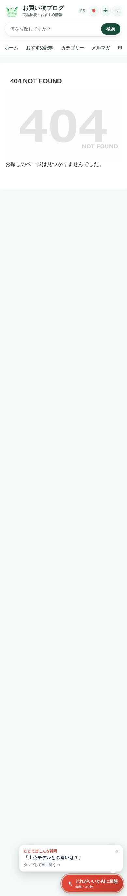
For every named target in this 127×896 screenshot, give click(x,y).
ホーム (11, 47)
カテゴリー (72, 47)
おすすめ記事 (39, 47)
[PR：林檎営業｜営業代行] (94, 11)
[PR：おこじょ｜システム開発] (117, 11)
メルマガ (101, 47)
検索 (110, 28)
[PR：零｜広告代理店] (105, 11)
